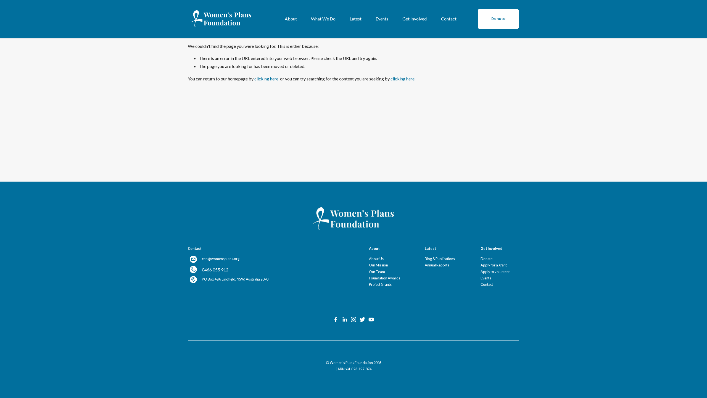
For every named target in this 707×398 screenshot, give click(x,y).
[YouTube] (371, 319)
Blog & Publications (440, 258)
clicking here (266, 78)
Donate (498, 18)
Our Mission (378, 265)
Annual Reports (437, 265)
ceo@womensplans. (218, 258)
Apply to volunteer (495, 271)
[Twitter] (362, 319)
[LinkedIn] (344, 319)
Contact (449, 18)
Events (382, 18)
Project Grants (380, 284)
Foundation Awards (384, 278)
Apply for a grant (494, 265)
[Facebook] (336, 319)
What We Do (323, 18)
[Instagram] (353, 319)
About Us (376, 258)
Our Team (377, 271)
